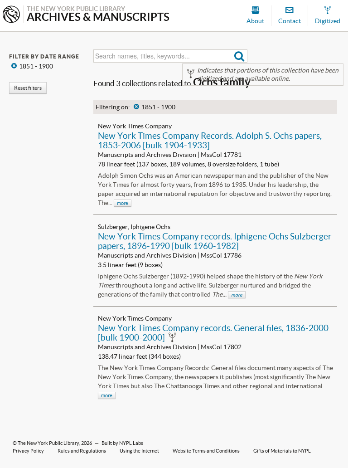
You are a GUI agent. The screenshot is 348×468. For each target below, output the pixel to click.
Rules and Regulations (82, 450)
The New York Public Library (48, 443)
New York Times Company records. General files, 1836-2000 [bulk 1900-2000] (213, 332)
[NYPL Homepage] (11, 15)
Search (239, 56)
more (122, 203)
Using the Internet (139, 450)
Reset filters (28, 88)
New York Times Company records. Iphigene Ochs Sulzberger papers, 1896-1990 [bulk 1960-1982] (215, 241)
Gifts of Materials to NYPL (282, 450)
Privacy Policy (28, 450)
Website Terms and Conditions (206, 450)
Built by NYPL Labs (122, 443)
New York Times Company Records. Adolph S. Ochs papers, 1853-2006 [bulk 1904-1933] (210, 140)
